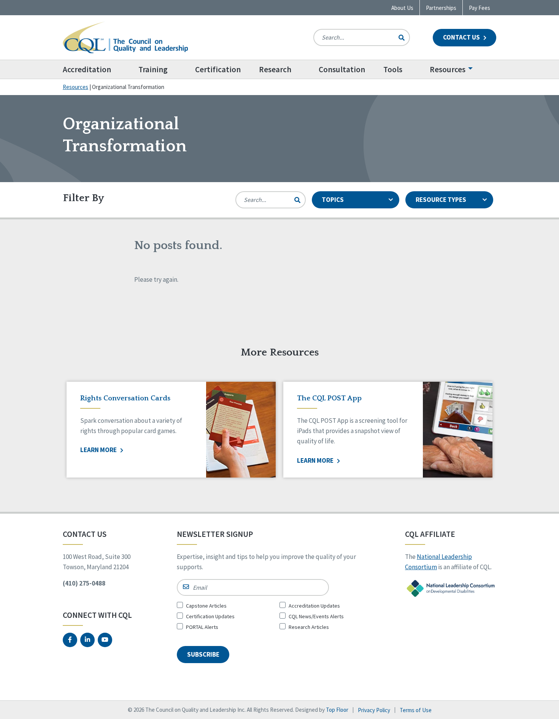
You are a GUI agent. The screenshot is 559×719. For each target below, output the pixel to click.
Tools (392, 69)
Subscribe (203, 654)
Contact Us (462, 37)
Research (275, 69)
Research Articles (309, 627)
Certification (218, 69)
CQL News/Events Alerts (316, 616)
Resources (447, 69)
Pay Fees (479, 7)
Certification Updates (210, 616)
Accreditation (87, 69)
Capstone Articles (206, 605)
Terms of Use (416, 710)
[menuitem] (96, 69)
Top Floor (337, 709)
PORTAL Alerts (202, 627)
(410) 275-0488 (84, 583)
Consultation (342, 69)
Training (153, 69)
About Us (402, 7)
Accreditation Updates (314, 605)
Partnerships (441, 7)
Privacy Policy (374, 710)
